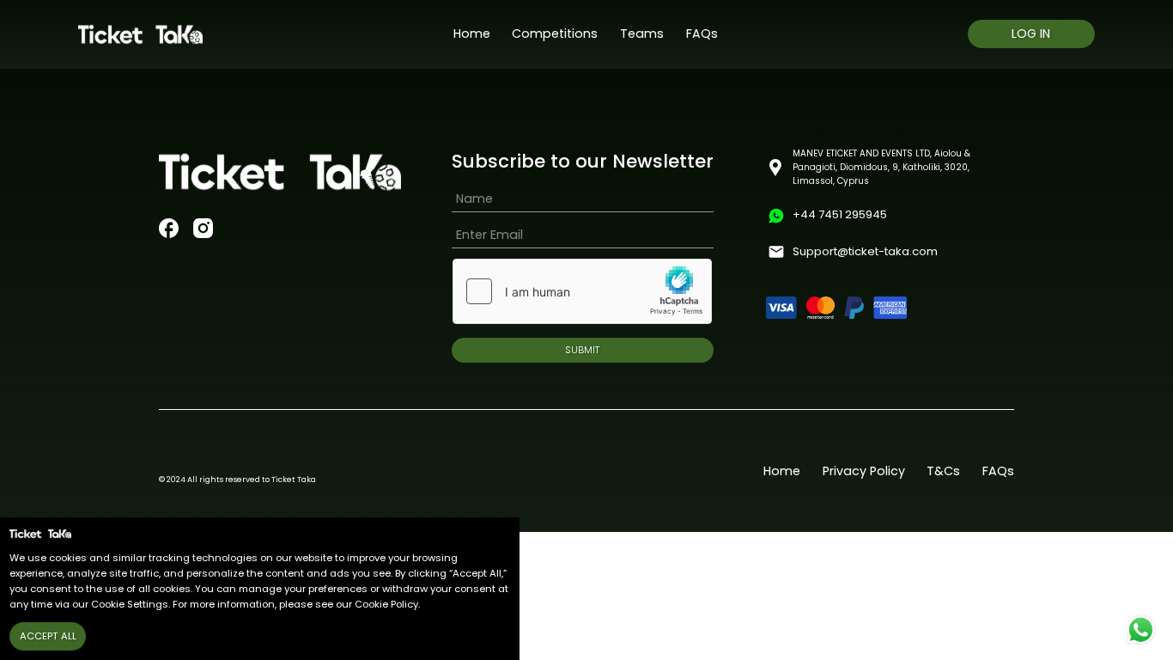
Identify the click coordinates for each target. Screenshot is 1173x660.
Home (471, 33)
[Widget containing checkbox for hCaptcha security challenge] (582, 291)
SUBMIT (582, 350)
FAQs (702, 33)
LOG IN (1031, 33)
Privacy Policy (864, 471)
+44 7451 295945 (840, 214)
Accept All (48, 636)
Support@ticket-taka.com (865, 251)
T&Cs (943, 471)
